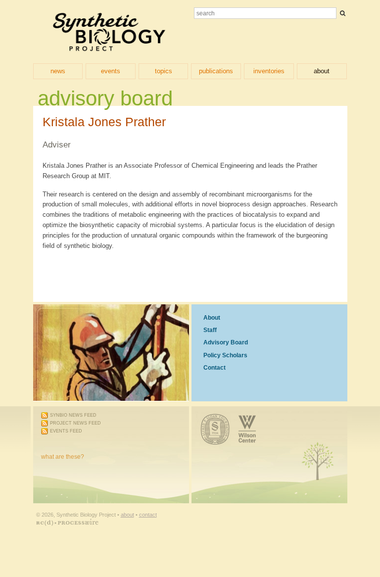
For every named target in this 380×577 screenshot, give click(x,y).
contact (148, 515)
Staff (210, 330)
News (57, 71)
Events (110, 71)
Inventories (269, 71)
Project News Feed (75, 423)
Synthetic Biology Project (109, 31)
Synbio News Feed (73, 415)
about (127, 515)
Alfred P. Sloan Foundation (208, 423)
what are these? (62, 456)
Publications (216, 71)
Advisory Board (225, 342)
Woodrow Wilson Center (258, 423)
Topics (163, 71)
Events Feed (66, 431)
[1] (342, 13)
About (322, 71)
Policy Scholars (225, 355)
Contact (214, 367)
